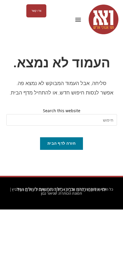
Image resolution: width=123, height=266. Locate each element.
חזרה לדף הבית (61, 143)
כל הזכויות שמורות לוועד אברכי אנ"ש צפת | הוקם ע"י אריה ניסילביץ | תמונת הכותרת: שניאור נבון (61, 191)
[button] (78, 19)
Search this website (61, 110)
